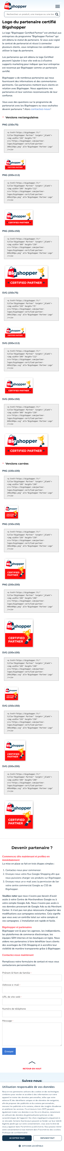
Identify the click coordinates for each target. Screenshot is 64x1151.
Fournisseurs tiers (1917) (36, 1109)
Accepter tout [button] (17, 1138)
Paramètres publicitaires (32, 1127)
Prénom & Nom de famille (16, 973)
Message (7, 1020)
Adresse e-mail (11, 984)
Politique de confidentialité (14, 1132)
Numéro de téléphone (14, 1008)
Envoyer (9, 1051)
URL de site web (11, 996)
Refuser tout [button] (47, 1138)
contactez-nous (40, 109)
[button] (32, 1146)
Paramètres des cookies (49, 1130)
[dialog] (32, 1116)
